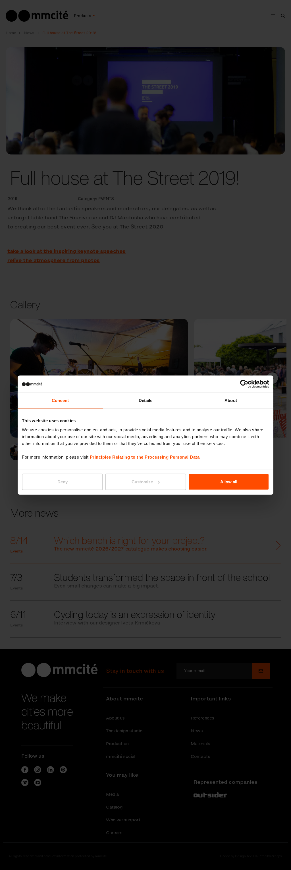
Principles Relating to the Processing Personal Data (145, 456)
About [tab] (231, 400)
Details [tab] (146, 400)
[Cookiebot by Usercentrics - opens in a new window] (244, 384)
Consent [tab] (60, 400)
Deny (62, 481)
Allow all (228, 481)
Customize (142, 481)
